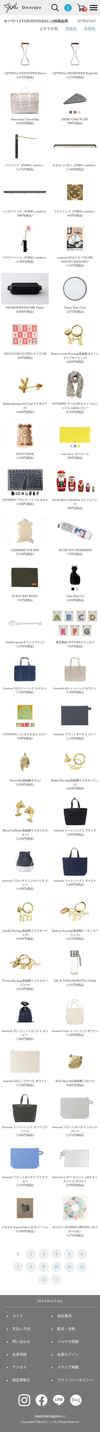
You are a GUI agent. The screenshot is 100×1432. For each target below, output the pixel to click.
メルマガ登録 (68, 1342)
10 (56, 1267)
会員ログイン (68, 1354)
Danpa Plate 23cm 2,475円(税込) (75, 309)
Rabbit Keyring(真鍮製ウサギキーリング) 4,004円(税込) (75, 784)
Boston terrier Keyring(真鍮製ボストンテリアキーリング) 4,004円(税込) (75, 357)
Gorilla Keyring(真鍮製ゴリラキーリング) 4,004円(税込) (25, 934)
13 (44, 1279)
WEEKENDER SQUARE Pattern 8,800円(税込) (25, 309)
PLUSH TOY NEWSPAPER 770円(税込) (75, 552)
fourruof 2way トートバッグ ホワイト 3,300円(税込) (75, 1033)
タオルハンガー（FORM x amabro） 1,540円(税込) (75, 167)
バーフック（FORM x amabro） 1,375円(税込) (25, 167)
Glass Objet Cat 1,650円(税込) (75, 598)
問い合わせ (21, 1342)
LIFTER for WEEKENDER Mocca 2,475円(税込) (25, 75)
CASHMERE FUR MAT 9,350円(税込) (25, 552)
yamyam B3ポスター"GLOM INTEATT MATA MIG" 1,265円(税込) (75, 261)
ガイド (17, 1316)
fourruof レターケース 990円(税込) (75, 456)
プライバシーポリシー (75, 1380)
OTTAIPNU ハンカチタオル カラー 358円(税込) (25, 736)
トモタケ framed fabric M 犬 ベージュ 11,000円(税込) (25, 1229)
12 (82, 1267)
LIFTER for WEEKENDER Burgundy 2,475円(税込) (75, 75)
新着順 (89, 28)
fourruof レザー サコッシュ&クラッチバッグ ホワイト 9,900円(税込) (75, 1181)
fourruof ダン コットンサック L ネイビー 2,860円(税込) (25, 1034)
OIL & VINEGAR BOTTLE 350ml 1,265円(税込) (75, 982)
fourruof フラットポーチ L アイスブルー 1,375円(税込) (25, 1181)
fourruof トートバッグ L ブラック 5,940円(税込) (75, 832)
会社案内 (64, 1316)
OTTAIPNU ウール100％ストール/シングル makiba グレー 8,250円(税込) (75, 407)
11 (69, 1267)
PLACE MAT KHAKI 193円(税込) (25, 598)
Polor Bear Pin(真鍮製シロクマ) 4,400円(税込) (75, 1083)
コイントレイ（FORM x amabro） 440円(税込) (75, 213)
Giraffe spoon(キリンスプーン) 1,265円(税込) (25, 644)
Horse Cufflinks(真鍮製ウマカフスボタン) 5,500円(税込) (25, 834)
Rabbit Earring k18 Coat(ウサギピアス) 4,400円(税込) (25, 407)
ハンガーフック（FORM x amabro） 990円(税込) (25, 213)
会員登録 (19, 1354)
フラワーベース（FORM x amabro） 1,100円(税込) (25, 259)
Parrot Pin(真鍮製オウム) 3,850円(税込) (25, 782)
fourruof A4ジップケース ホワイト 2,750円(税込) (25, 1083)
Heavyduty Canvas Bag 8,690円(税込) (25, 121)
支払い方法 (21, 1329)
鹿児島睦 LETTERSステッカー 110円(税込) (75, 644)
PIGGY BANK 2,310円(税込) (25, 456)
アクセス (19, 1367)
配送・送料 (66, 1329)
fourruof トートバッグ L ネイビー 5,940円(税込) (75, 882)
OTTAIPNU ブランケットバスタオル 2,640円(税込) (25, 501)
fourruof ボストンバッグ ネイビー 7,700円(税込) (25, 690)
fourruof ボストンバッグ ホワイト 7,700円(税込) (75, 690)
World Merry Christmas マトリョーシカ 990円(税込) (75, 503)
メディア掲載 (68, 1367)
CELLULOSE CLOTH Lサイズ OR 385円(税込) (25, 355)
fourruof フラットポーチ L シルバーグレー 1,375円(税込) (75, 1131)
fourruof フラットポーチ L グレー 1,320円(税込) (75, 736)
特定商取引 (21, 1380)
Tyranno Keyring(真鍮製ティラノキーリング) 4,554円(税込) (75, 934)
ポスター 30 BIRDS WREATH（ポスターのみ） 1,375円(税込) (75, 1231)
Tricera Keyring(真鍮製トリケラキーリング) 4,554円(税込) (25, 984)
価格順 (71, 28)
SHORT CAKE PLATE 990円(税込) (75, 121)
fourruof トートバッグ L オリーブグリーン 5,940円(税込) (25, 1131)
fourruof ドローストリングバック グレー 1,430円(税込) (25, 884)
